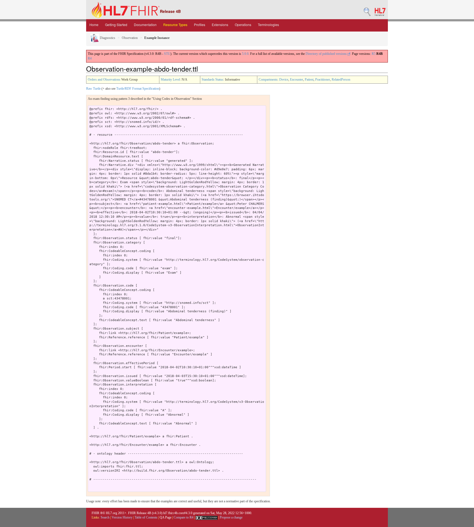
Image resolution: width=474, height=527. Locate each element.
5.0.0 (245, 54)
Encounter (296, 79)
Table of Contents (146, 517)
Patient (309, 79)
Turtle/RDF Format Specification (137, 88)
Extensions (220, 24)
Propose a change (231, 517)
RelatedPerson (341, 79)
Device (283, 79)
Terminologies (268, 24)
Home (93, 24)
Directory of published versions (327, 54)
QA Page (165, 517)
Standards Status (212, 79)
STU (167, 54)
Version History (122, 517)
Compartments (268, 79)
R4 (90, 58)
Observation (130, 38)
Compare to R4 (183, 517)
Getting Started (116, 24)
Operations (243, 24)
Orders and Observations (104, 79)
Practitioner (322, 79)
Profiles (199, 24)
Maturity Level (170, 79)
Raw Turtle (93, 88)
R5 (374, 54)
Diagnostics (107, 38)
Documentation (145, 24)
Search (105, 517)
